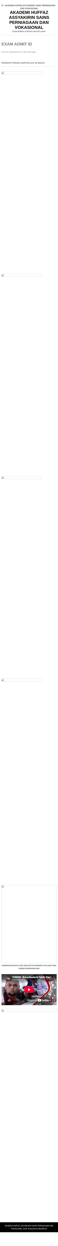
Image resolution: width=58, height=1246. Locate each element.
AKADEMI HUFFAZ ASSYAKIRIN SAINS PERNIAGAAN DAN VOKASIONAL (29, 20)
